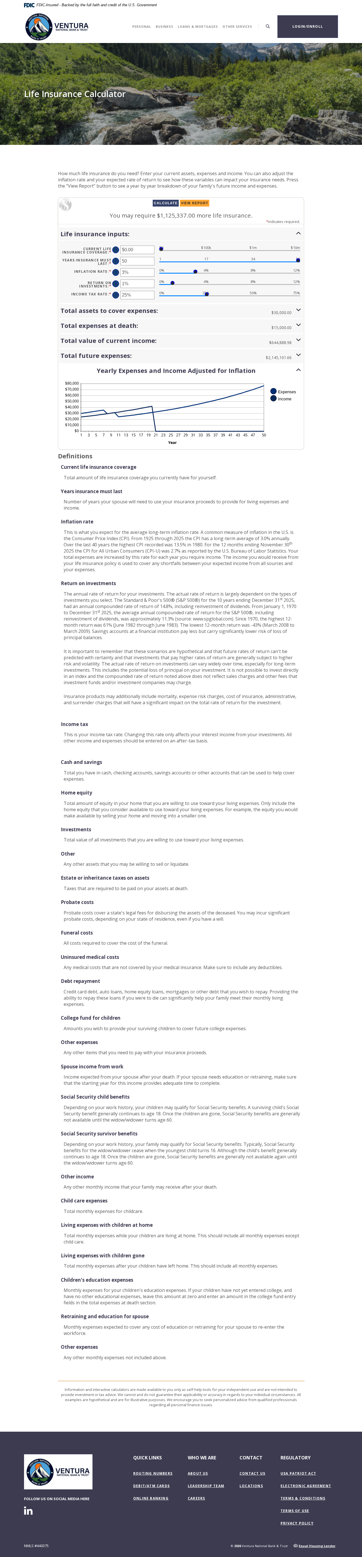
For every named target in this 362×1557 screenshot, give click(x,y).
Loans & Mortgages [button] (198, 26)
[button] (181, 234)
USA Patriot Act (298, 1473)
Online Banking (151, 1498)
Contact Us (252, 1473)
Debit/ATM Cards (151, 1485)
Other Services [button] (237, 26)
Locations (251, 1485)
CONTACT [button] (251, 1458)
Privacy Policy (297, 1523)
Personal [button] (141, 26)
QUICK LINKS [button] (147, 1458)
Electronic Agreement (306, 1485)
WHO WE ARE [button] (202, 1458)
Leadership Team (206, 1485)
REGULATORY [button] (296, 1458)
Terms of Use (295, 1510)
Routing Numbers (153, 1473)
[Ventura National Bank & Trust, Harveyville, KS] (57, 26)
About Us (198, 1473)
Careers (196, 1498)
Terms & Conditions (303, 1498)
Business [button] (164, 26)
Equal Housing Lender (317, 1546)
